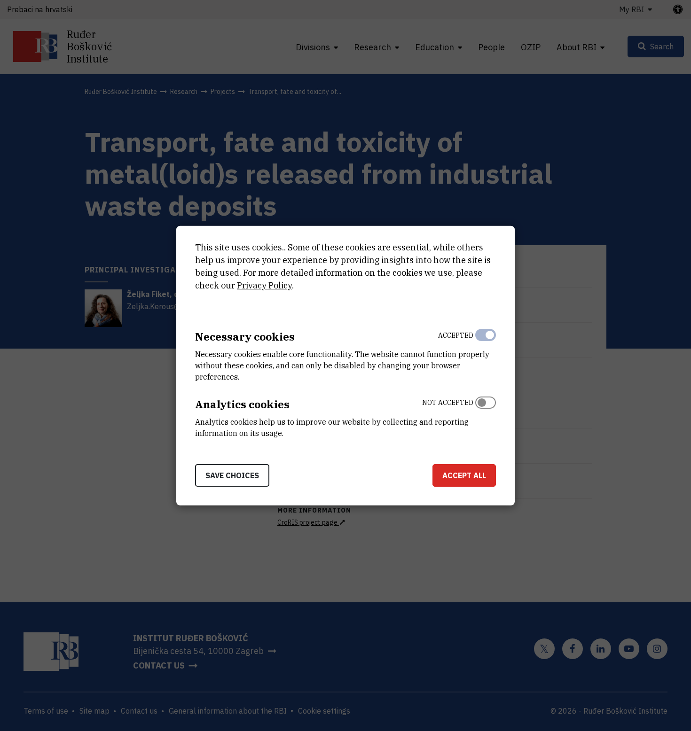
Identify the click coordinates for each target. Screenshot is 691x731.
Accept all (464, 475)
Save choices (232, 475)
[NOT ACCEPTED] (485, 416)
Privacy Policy (264, 285)
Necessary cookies (245, 336)
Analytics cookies (242, 404)
